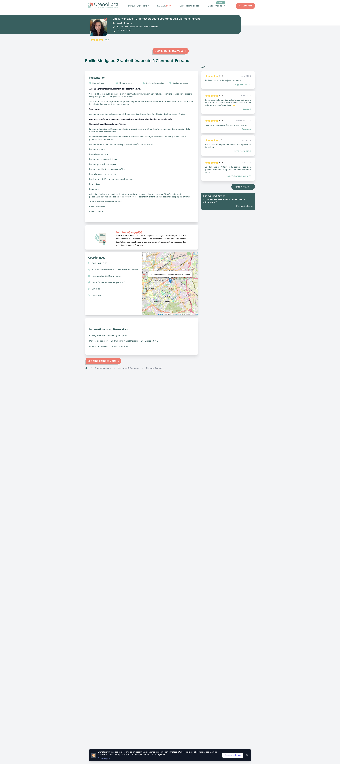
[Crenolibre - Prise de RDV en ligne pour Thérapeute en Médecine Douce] (103, 5)
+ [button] (145, 254)
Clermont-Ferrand (154, 368)
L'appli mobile (216, 5)
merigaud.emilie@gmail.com (106, 276)
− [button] (145, 258)
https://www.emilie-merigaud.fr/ (108, 282)
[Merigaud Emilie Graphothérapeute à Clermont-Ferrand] (98, 27)
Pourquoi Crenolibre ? (138, 6)
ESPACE (164, 6)
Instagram (97, 295)
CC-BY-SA (194, 314)
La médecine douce (189, 6)
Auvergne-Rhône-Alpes (128, 368)
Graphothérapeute (103, 368)
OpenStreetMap (177, 314)
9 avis (107, 40)
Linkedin (96, 289)
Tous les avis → (243, 186)
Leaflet (160, 314)
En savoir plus (104, 758)
